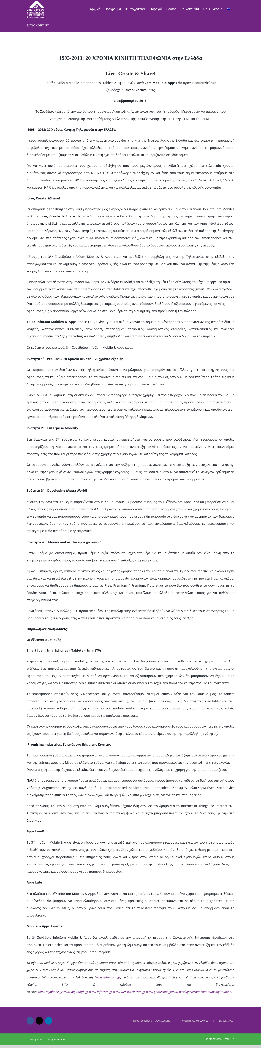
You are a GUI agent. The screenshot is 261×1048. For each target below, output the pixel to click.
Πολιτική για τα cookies (194, 1020)
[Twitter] (39, 1021)
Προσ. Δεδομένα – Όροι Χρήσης (151, 1020)
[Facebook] (30, 1021)
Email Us (229, 1039)
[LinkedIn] (48, 1021)
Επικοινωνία (226, 1020)
